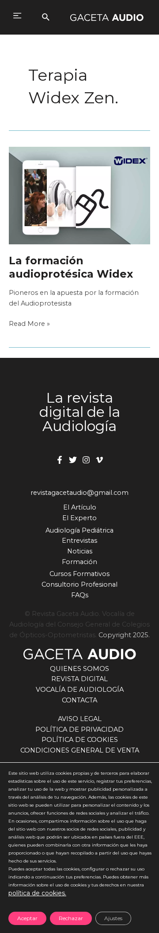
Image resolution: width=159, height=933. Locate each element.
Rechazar (71, 918)
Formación (79, 562)
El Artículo (79, 507)
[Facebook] (60, 460)
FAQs (79, 595)
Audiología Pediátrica (79, 530)
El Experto (79, 518)
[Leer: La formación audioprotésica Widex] (79, 195)
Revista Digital (79, 679)
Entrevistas (79, 541)
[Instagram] (86, 460)
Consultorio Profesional (79, 584)
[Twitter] (73, 460)
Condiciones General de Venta (79, 750)
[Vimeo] (99, 460)
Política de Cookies (80, 740)
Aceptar (27, 918)
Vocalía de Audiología (80, 690)
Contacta (79, 700)
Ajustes (113, 918)
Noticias (79, 551)
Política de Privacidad (79, 729)
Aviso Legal (80, 719)
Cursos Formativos (79, 574)
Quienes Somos (79, 669)
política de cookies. (37, 893)
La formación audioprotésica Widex (71, 267)
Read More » (29, 324)
